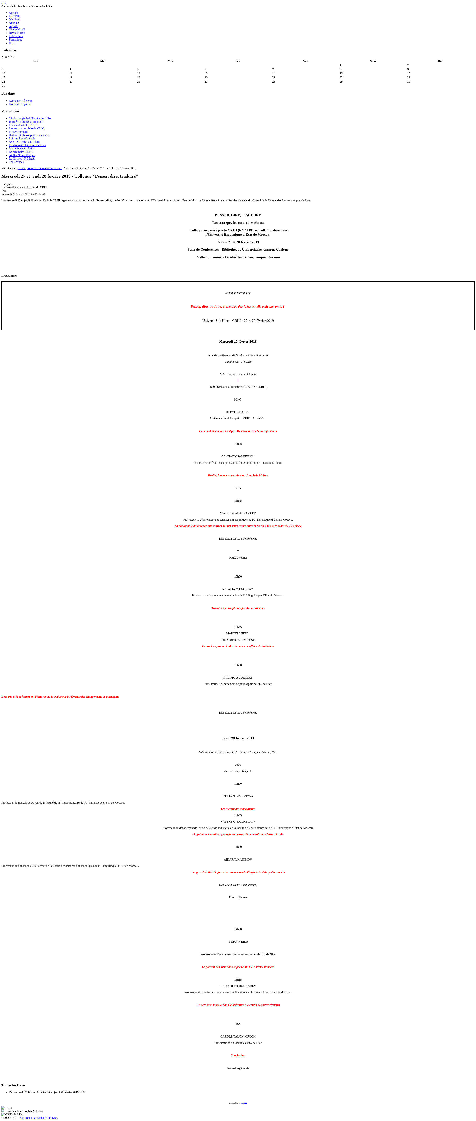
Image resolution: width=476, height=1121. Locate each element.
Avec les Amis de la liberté (24, 141)
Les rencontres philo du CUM (26, 128)
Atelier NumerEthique (22, 155)
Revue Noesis (17, 32)
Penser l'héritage (18, 131)
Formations (15, 39)
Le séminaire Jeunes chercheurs (27, 145)
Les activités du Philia (22, 148)
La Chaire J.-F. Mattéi (22, 158)
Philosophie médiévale (22, 138)
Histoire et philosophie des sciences (29, 135)
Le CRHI (14, 16)
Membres (14, 19)
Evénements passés (20, 104)
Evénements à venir (20, 100)
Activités (14, 22)
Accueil (13, 12)
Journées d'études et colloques (26, 121)
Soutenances (16, 161)
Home (22, 168)
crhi (3, 3)
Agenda (13, 26)
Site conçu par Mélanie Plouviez (39, 1117)
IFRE (12, 42)
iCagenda (243, 1103)
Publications (16, 36)
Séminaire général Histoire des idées (30, 118)
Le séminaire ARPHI (21, 151)
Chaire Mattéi (17, 29)
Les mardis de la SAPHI (23, 125)
